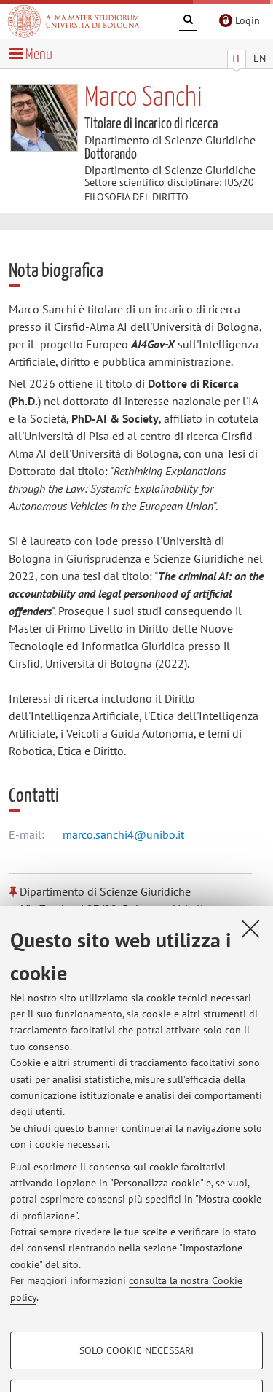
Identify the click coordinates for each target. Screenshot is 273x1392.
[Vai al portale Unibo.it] (73, 21)
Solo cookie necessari (136, 1350)
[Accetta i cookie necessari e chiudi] (250, 928)
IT (236, 58)
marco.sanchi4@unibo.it (123, 834)
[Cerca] (188, 21)
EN (259, 58)
